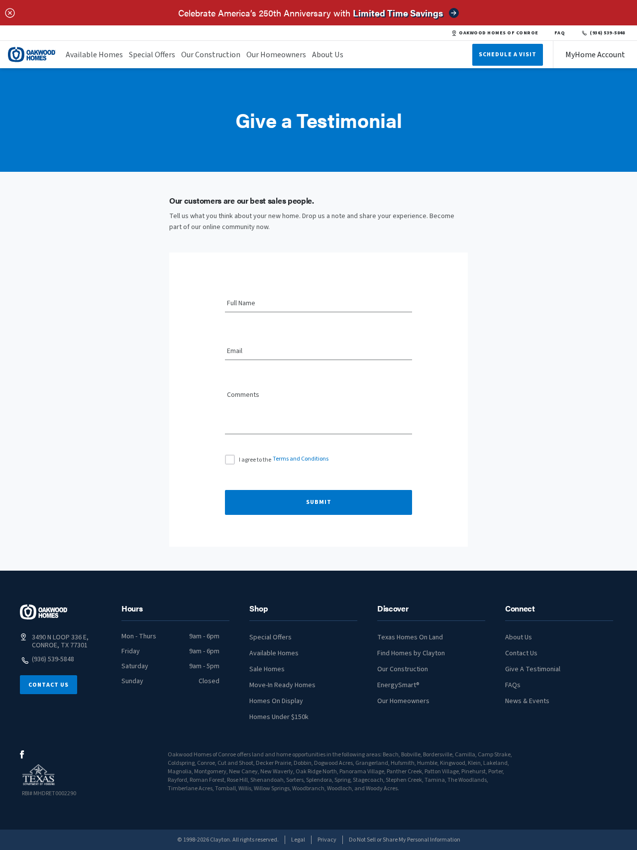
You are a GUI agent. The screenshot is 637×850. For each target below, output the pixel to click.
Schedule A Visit (507, 54)
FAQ (559, 33)
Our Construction (210, 54)
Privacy (327, 840)
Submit (318, 502)
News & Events (527, 701)
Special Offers (152, 54)
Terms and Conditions (300, 459)
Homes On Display (276, 701)
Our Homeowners (276, 54)
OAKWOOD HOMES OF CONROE (498, 33)
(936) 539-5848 (607, 32)
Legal (298, 840)
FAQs (513, 685)
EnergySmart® (398, 685)
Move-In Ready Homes (282, 685)
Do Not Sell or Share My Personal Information (404, 840)
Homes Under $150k (279, 717)
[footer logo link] (44, 612)
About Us (327, 54)
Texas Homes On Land (410, 637)
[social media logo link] (22, 754)
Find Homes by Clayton (411, 653)
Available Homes (94, 54)
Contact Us (48, 685)
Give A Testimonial (532, 669)
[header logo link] (32, 54)
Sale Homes (267, 669)
